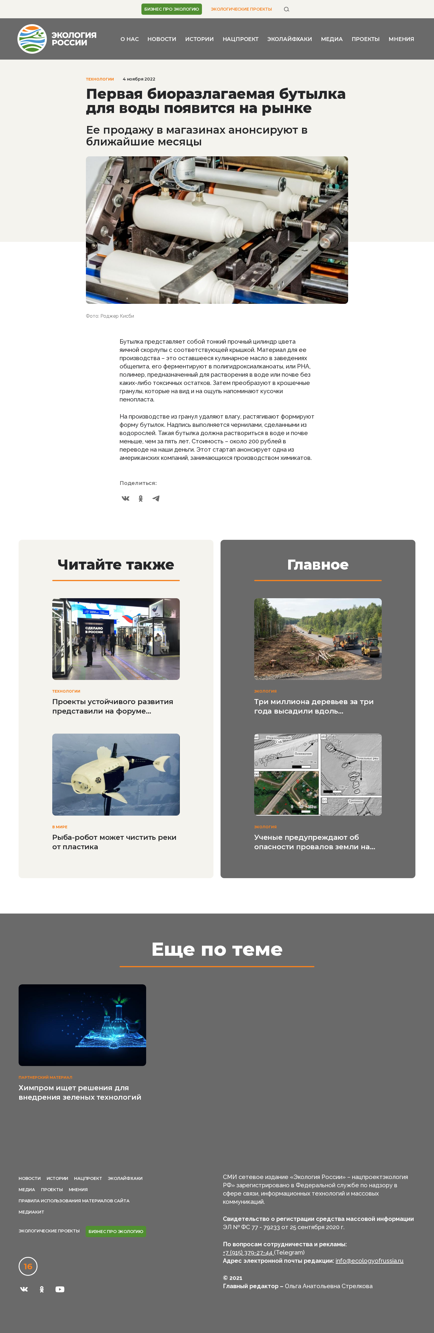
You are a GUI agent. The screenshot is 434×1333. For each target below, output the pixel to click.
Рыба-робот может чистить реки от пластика (114, 842)
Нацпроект (241, 39)
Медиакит (31, 1212)
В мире (59, 827)
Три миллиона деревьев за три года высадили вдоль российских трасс (313, 706)
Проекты (366, 39)
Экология (265, 691)
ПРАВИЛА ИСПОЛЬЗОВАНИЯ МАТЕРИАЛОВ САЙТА (74, 1201)
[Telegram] (156, 498)
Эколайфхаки (289, 39)
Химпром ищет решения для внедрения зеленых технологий (80, 1092)
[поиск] (287, 9)
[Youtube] (60, 1289)
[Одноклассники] (141, 498)
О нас (129, 39)
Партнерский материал (45, 1077)
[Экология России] (56, 38)
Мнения (401, 39)
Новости (161, 39)
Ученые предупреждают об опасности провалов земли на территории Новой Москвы (312, 842)
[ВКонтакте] (125, 498)
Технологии (100, 79)
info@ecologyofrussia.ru (370, 1260)
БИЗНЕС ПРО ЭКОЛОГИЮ (171, 9)
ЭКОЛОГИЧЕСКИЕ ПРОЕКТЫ (241, 9)
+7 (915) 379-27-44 (248, 1252)
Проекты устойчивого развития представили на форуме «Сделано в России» (112, 706)
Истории (199, 39)
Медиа (332, 39)
